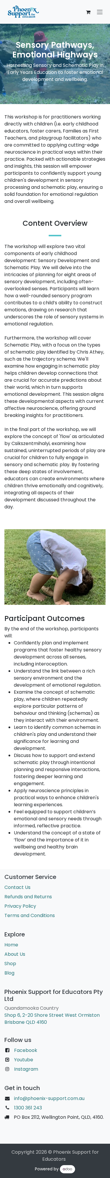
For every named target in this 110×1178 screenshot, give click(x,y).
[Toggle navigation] (100, 12)
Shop (10, 963)
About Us (14, 954)
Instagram (26, 1069)
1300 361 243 (27, 1107)
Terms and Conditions (29, 915)
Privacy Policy (20, 906)
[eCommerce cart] (88, 12)
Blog (9, 973)
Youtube (23, 1059)
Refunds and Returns (28, 896)
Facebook (25, 1050)
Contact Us (17, 887)
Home (11, 944)
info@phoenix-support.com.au (49, 1098)
